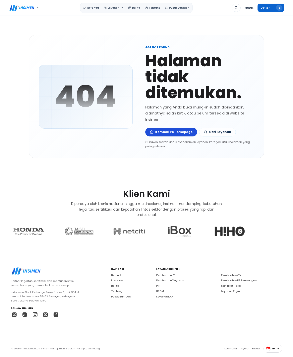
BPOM (160, 291)
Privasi (256, 348)
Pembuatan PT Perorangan (239, 280)
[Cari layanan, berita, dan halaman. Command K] (236, 8)
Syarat (245, 348)
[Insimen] (21, 7)
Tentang (116, 291)
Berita (115, 286)
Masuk (249, 7)
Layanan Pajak (230, 291)
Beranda (116, 275)
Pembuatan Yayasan (170, 280)
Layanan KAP (164, 296)
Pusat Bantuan (121, 296)
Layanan (117, 280)
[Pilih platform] (38, 7)
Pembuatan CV (231, 275)
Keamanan (231, 348)
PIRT (159, 286)
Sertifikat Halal (231, 286)
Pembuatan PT (166, 275)
